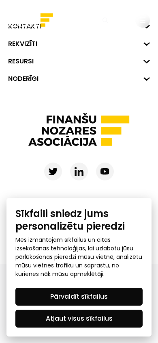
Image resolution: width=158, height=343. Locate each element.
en (124, 20)
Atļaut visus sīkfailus (79, 318)
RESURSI (21, 61)
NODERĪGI (23, 78)
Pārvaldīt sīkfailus (79, 296)
